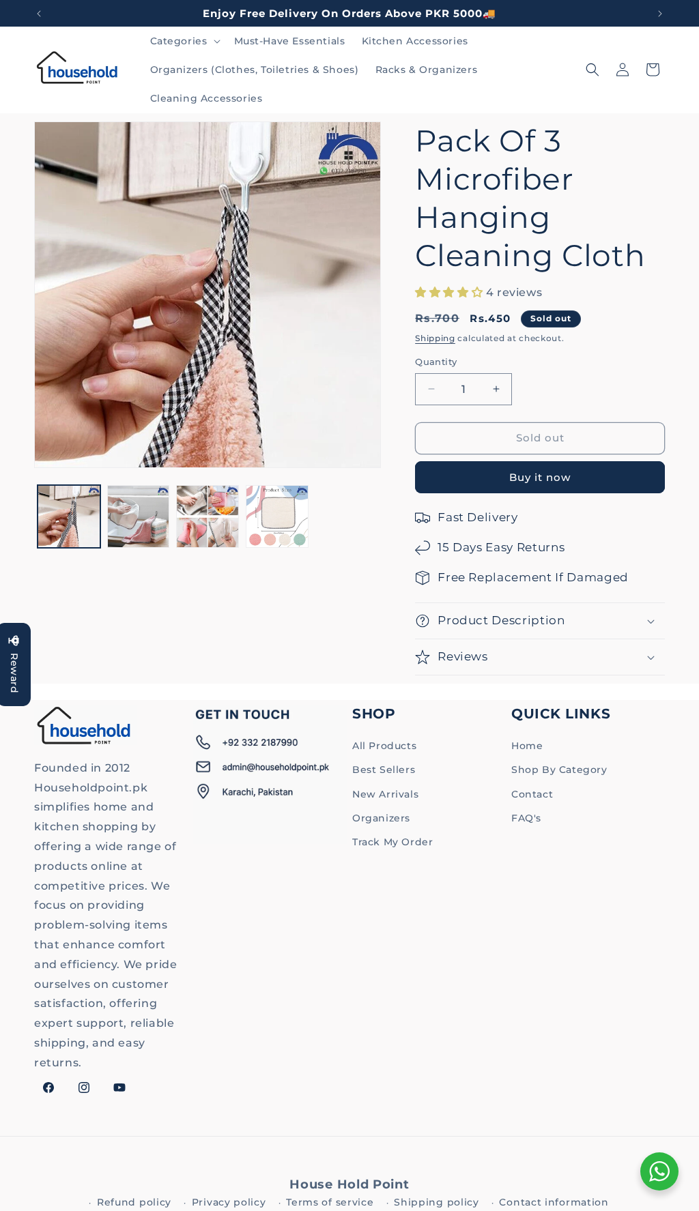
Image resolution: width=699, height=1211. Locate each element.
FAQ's (526, 818)
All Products (384, 746)
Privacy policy (229, 1202)
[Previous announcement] (39, 14)
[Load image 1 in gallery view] (69, 516)
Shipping (435, 338)
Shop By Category (559, 769)
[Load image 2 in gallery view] (138, 516)
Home (527, 746)
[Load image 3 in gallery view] (207, 516)
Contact (532, 794)
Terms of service (329, 1202)
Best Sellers (383, 769)
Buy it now (540, 477)
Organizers (381, 818)
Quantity (436, 361)
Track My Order (392, 842)
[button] (184, 41)
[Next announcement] (660, 14)
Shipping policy (436, 1202)
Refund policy (134, 1202)
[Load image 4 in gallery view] (277, 516)
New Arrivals (385, 794)
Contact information (553, 1202)
